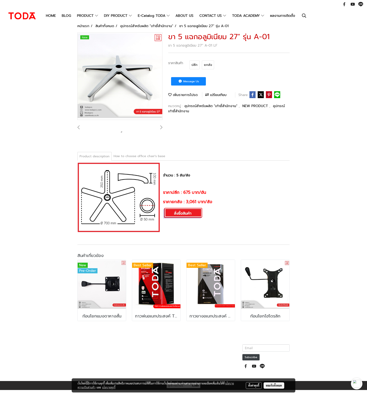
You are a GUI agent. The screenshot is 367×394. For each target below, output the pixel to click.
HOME (51, 15)
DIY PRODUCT (116, 15)
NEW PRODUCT (255, 106)
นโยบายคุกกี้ (108, 387)
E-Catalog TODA (152, 15)
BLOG (66, 15)
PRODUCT (86, 15)
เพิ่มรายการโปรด (185, 95)
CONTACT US (211, 15)
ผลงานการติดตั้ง (282, 15)
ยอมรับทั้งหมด (274, 385)
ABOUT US (184, 15)
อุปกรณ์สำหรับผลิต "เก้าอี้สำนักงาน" (211, 106)
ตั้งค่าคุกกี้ (253, 385)
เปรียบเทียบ (218, 95)
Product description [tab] (95, 156)
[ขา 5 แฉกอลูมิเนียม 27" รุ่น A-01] (120, 76)
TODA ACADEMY (246, 15)
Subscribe (251, 357)
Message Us (190, 81)
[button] (304, 15)
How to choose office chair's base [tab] (139, 156)
